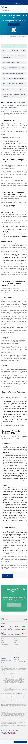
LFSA (3, 628)
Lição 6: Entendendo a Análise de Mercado (12, 73)
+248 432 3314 (24, 619)
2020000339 (24, 629)
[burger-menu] (25, 10)
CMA (23, 628)
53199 (24, 626)
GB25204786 (18, 629)
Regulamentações (4, 644)
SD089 (17, 626)
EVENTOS (3, 650)
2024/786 (10, 629)
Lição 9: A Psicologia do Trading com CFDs (12, 89)
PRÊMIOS (3, 648)
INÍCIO (2, 36)
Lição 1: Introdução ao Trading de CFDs (11, 46)
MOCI (10, 628)
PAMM (15, 648)
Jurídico (2, 640)
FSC (16, 628)
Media (2, 654)
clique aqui (20, 693)
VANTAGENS (3, 646)
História (2, 638)
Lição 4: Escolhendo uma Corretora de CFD (12, 62)
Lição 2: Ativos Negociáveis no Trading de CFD (13, 50)
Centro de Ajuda (16, 3)
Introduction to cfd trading (14, 36)
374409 (3, 626)
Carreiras (2, 642)
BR (24, 3)
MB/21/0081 (4, 629)
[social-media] (2, 733)
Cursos (6, 36)
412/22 (10, 626)
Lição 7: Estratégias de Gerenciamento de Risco (13, 78)
